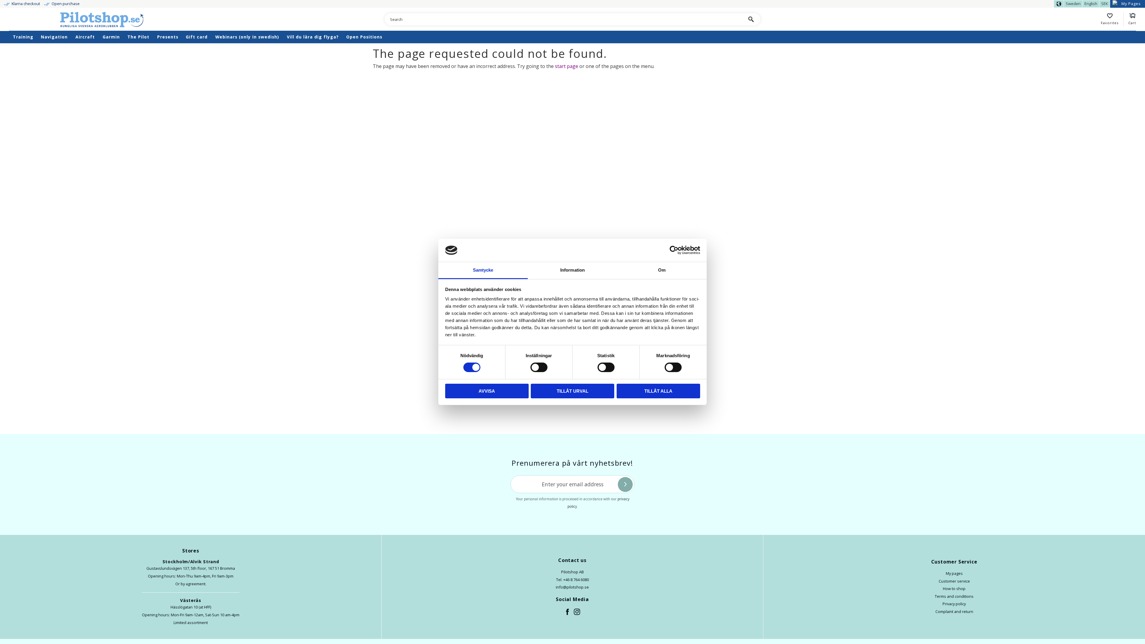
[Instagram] (577, 612)
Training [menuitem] (23, 37)
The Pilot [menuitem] (138, 37)
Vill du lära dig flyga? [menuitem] (313, 37)
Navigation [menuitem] (54, 37)
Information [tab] (572, 270)
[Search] (750, 19)
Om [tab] (662, 270)
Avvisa (487, 391)
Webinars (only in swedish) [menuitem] (247, 37)
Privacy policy (954, 603)
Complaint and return (954, 611)
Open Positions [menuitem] (364, 37)
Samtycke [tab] (483, 270)
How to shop (954, 588)
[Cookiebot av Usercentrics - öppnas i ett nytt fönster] (674, 250)
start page (566, 66)
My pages (954, 573)
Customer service (954, 581)
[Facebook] (567, 612)
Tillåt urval (572, 391)
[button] (1112, 20)
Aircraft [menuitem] (85, 37)
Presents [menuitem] (167, 37)
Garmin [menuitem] (111, 37)
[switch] (538, 367)
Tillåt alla (658, 391)
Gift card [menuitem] (197, 37)
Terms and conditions (954, 596)
